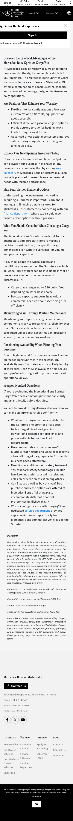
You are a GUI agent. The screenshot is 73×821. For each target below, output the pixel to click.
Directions (59, 755)
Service (25, 737)
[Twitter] (15, 720)
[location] (70, 2)
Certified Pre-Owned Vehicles (11, 763)
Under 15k (9, 773)
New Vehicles (11, 744)
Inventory (10, 737)
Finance (41, 737)
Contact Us (18, 686)
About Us (58, 744)
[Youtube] (23, 720)
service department (37, 511)
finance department (16, 213)
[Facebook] (7, 720)
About (56, 737)
